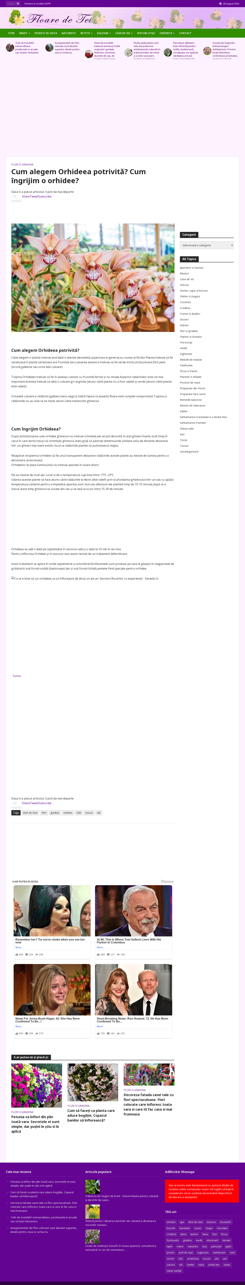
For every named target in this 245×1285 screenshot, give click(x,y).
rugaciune (203, 1252)
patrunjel (216, 1246)
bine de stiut (30, 812)
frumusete (173, 1240)
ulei (217, 1258)
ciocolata (222, 1228)
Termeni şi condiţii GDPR (37, 3)
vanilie (190, 1264)
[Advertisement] (122, 109)
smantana (193, 1258)
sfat (79, 812)
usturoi (171, 1264)
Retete (85, 33)
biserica (211, 1222)
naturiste (193, 1246)
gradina (55, 812)
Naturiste (69, 33)
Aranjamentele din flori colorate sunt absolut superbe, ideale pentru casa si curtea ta (27, 47)
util (98, 812)
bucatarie (225, 1222)
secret (170, 1258)
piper (228, 1246)
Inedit (23, 33)
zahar (227, 1264)
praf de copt (186, 1252)
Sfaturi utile (146, 33)
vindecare (213, 1264)
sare (232, 1252)
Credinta (166, 33)
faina (205, 1234)
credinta (171, 1234)
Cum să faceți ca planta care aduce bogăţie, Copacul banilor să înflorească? (91, 1115)
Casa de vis (122, 33)
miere (180, 1246)
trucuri (89, 812)
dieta (183, 1234)
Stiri (11, 33)
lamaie (226, 1240)
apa (182, 1222)
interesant (212, 1240)
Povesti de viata (46, 33)
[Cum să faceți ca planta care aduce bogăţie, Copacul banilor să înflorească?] (92, 1082)
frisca (224, 1234)
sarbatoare (219, 1252)
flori (44, 812)
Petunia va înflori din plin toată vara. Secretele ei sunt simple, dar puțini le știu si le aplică (35, 1124)
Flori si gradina (22, 164)
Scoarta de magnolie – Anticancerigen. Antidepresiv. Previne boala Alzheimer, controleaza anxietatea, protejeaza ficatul (185, 51)
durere (194, 1234)
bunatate (185, 1228)
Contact (185, 33)
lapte (170, 1246)
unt (225, 1258)
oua (204, 1246)
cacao (197, 1228)
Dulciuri (102, 33)
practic (171, 1252)
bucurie (171, 1228)
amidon (171, 1222)
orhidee (67, 812)
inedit (199, 1240)
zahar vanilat (174, 1270)
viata (201, 1264)
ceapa (209, 1228)
